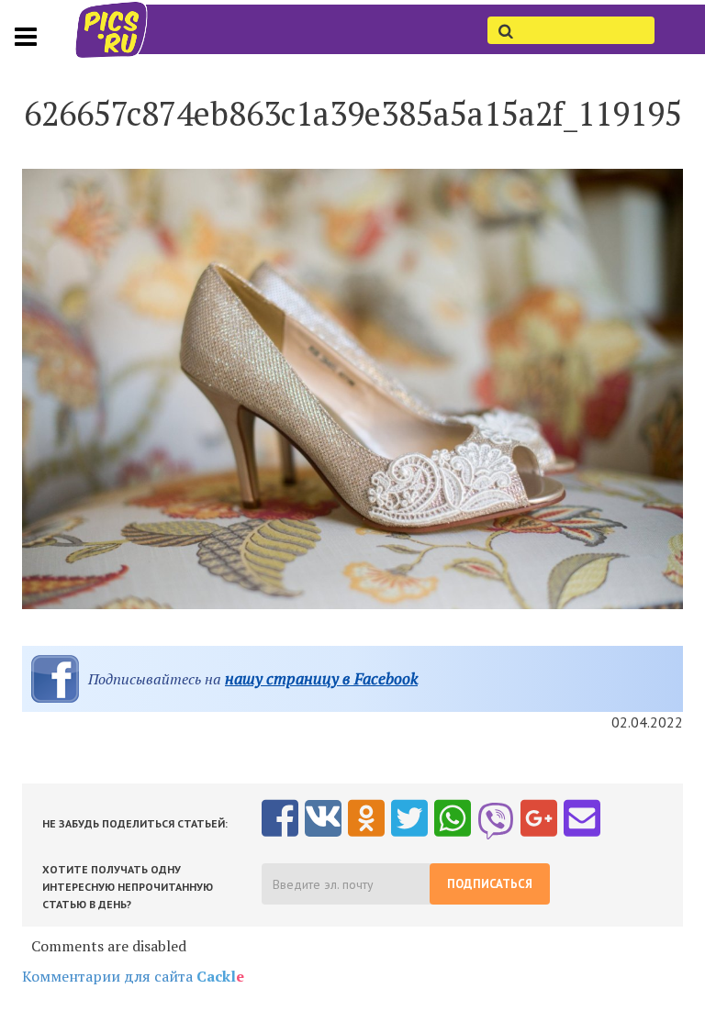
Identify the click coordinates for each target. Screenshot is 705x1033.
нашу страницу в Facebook (321, 678)
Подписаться (489, 884)
